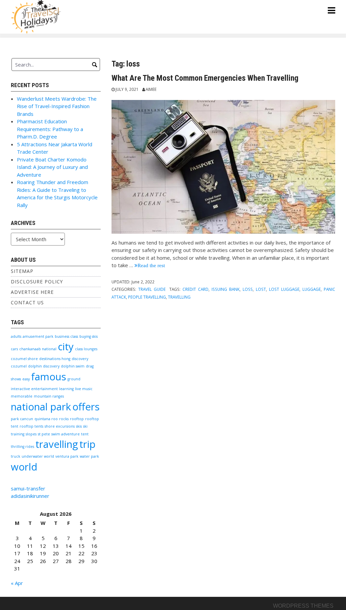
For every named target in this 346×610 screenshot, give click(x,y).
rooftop (77, 418)
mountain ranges (49, 396)
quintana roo (46, 418)
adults (16, 336)
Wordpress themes (303, 606)
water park (89, 456)
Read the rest (151, 265)
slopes (31, 434)
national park (41, 406)
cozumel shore (24, 358)
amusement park (38, 336)
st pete (44, 434)
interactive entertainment (34, 388)
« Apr (17, 583)
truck (15, 456)
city (66, 346)
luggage (311, 289)
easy (26, 379)
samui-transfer (28, 488)
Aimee (151, 89)
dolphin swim (72, 366)
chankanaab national (37, 349)
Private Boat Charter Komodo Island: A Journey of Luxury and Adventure (52, 167)
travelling (179, 297)
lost (261, 289)
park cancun (22, 418)
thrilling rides (22, 446)
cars (14, 349)
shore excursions (60, 426)
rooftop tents (31, 426)
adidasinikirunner (30, 495)
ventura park (66, 456)
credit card (195, 289)
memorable (21, 396)
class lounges (86, 349)
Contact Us (27, 302)
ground (74, 379)
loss (248, 289)
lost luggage (284, 289)
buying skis (88, 336)
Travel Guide (152, 289)
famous (48, 376)
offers (86, 406)
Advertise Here (32, 292)
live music (84, 388)
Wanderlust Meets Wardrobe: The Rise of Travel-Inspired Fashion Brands (57, 106)
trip (87, 444)
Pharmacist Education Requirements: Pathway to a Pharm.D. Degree (50, 129)
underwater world (38, 456)
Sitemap (22, 271)
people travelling (147, 297)
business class (66, 336)
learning (66, 388)
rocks (64, 418)
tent (85, 434)
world (24, 467)
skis (79, 426)
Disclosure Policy (37, 281)
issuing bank (226, 289)
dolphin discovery (43, 366)
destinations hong (54, 358)
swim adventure (65, 434)
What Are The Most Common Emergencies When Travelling (205, 78)
